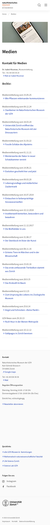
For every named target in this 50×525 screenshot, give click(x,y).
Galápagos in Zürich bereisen (18, 333)
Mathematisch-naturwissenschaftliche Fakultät (23, 456)
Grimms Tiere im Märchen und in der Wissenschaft (22, 254)
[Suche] (39, 5)
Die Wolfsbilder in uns (15, 229)
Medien (13, 14)
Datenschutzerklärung (27, 521)
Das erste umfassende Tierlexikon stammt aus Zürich (24, 269)
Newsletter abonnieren (13, 404)
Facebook (11, 486)
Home (4, 14)
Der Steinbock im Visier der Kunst (20, 240)
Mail (6, 380)
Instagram (11, 481)
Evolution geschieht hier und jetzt (20, 171)
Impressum (6, 521)
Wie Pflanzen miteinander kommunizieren (24, 98)
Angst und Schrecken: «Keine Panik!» (22, 310)
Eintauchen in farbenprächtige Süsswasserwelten (19, 200)
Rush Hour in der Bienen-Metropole (21, 321)
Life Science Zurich (11, 461)
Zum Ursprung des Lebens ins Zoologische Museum (25, 296)
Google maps (10, 372)
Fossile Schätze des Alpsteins (18, 144)
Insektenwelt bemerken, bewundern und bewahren (24, 215)
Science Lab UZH (11, 465)
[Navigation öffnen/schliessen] (45, 5)
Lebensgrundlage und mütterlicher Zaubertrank (21, 185)
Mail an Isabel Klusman (14, 76)
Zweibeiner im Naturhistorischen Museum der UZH (24, 112)
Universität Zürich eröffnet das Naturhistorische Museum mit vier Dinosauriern (21, 129)
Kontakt (15, 521)
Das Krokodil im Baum (15, 283)
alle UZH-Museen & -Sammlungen (18, 452)
